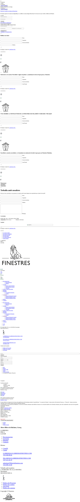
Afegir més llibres (4, 5)
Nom (23, 38)
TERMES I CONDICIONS (6, 32)
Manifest (4, 290)
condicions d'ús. (12, 49)
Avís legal (5, 350)
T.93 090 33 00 (6, 343)
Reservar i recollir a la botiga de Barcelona (8, 11)
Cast (4, 323)
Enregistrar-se (3, 30)
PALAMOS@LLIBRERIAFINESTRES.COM (12, 339)
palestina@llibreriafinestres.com (9, 342)
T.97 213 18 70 (6, 340)
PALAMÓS (3, 184)
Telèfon (13, 44)
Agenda (4, 284)
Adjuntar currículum (20, 219)
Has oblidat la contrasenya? (5, 22)
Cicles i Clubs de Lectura (8, 289)
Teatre (4, 370)
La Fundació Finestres (10, 292)
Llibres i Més (5, 369)
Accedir (2, 21)
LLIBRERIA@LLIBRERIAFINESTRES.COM (12, 336)
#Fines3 (7, 283)
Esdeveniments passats (10, 286)
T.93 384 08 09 (6, 337)
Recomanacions (6, 281)
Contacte (4, 300)
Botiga (4, 299)
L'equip (7, 293)
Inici (4, 367)
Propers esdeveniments (10, 285)
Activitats (7, 288)
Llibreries (5, 294)
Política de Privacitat (7, 348)
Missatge (24, 213)
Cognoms (24, 40)
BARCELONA (3, 183)
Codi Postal (24, 84)
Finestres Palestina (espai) (11, 298)
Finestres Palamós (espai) (10, 297)
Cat (3, 325)
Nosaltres (5, 291)
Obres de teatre (6, 371)
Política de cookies (6, 349)
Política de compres (9, 488)
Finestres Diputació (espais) (11, 296)
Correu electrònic (25, 42)
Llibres (4, 422)
